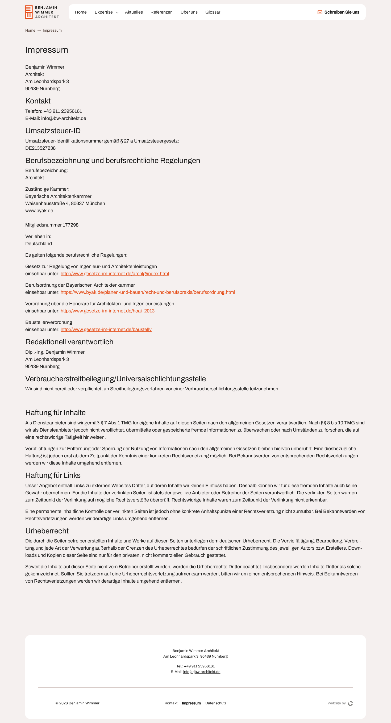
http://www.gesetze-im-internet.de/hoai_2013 (108, 311)
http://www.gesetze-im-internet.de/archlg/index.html (115, 273)
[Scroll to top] (381, 713)
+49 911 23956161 (199, 666)
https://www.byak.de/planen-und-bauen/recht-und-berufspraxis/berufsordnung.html (148, 292)
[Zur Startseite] (42, 12)
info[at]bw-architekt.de (202, 672)
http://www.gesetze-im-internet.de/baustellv (106, 329)
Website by (337, 703)
